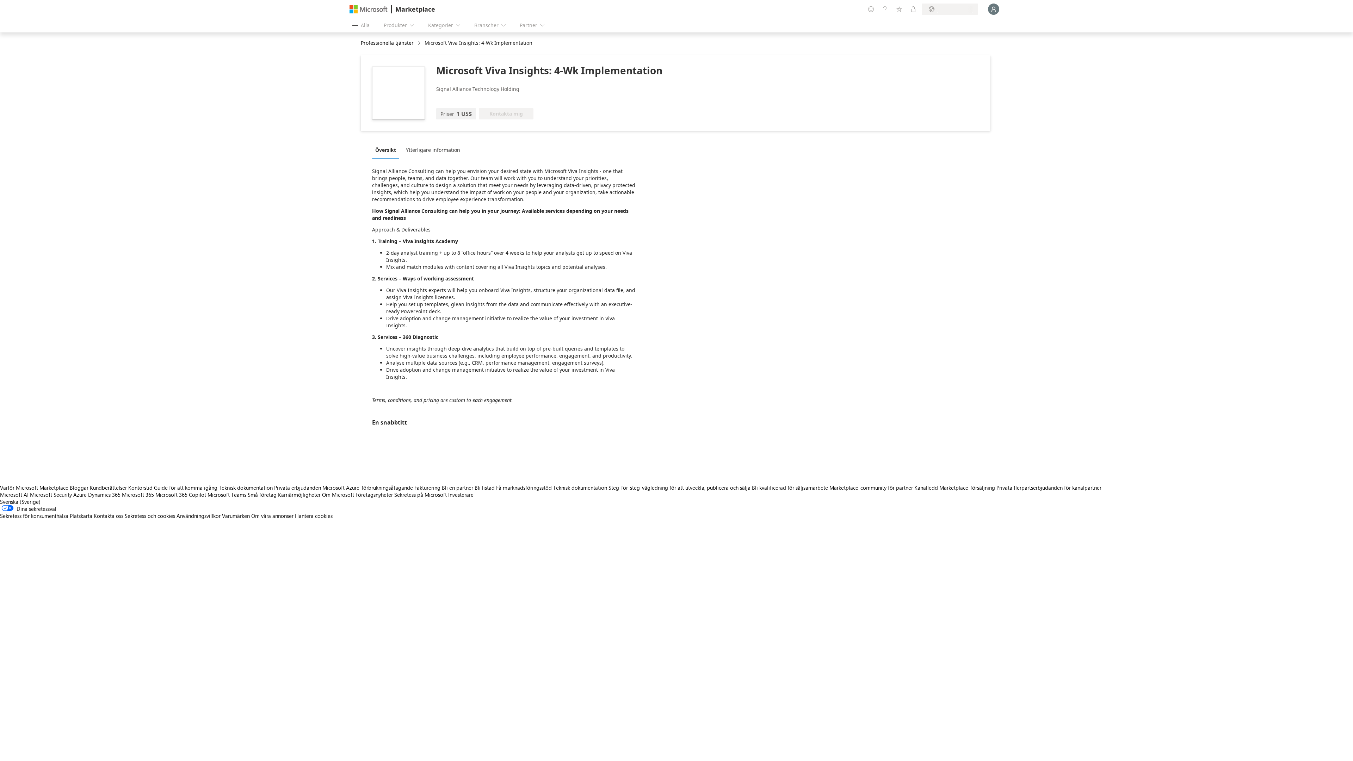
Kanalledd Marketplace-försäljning (954, 487)
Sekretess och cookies (150, 515)
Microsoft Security (51, 494)
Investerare (461, 494)
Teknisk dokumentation (246, 487)
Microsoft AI (14, 494)
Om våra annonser (272, 515)
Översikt (385, 150)
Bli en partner (457, 487)
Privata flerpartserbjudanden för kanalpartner (1048, 487)
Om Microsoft (338, 494)
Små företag (262, 494)
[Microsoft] (369, 9)
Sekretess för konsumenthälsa (34, 515)
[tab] (387, 149)
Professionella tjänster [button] (387, 42)
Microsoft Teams (227, 494)
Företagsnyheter (374, 494)
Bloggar (79, 487)
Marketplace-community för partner (871, 487)
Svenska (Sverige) (20, 501)
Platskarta (81, 515)
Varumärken (236, 515)
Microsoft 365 (138, 494)
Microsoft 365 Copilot (180, 494)
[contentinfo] (419, 43)
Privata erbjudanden (297, 487)
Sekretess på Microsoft (420, 494)
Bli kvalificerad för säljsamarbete (790, 487)
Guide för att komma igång (185, 487)
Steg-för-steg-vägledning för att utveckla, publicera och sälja (679, 487)
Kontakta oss (108, 515)
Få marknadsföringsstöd (524, 487)
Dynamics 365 (104, 494)
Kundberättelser (108, 487)
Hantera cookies (314, 515)
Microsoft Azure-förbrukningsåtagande (368, 487)
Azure (80, 494)
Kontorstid (140, 487)
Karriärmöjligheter (299, 494)
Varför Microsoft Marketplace (34, 487)
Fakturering (427, 487)
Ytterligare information (433, 150)
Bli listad (485, 487)
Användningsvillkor (199, 515)
